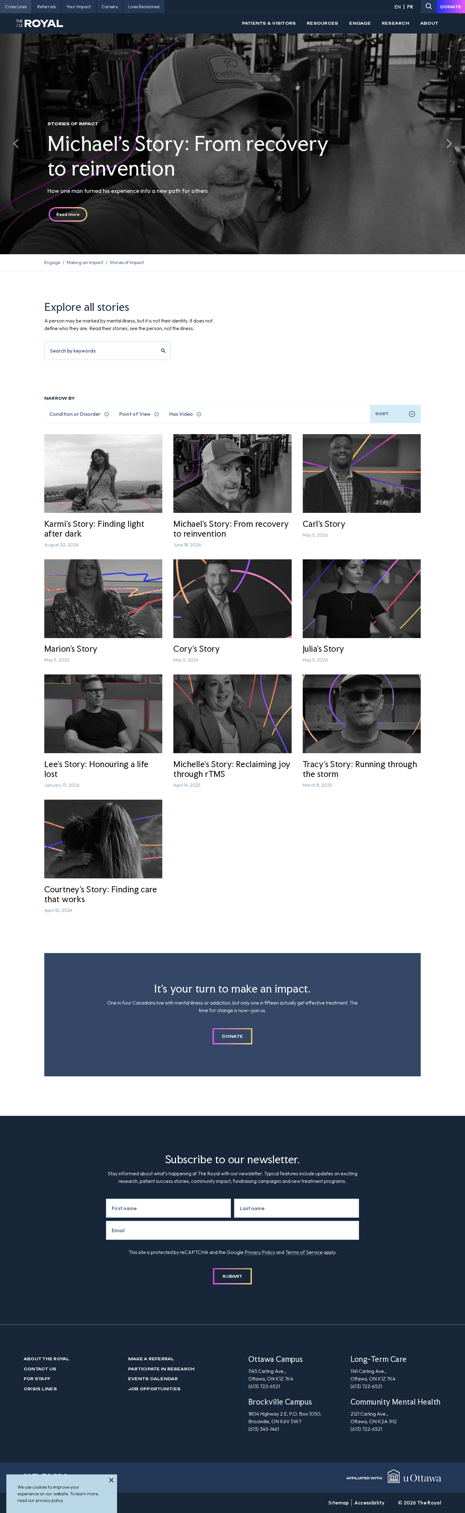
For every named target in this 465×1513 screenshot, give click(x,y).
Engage (359, 23)
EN (397, 6)
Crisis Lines (40, 1389)
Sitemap (338, 1502)
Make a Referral (151, 1358)
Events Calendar (153, 1378)
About (429, 23)
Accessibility (369, 1502)
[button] (16, 143)
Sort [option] (382, 413)
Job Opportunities (154, 1389)
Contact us (40, 1369)
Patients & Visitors (269, 23)
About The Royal (47, 1358)
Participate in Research (161, 1369)
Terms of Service (304, 1252)
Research (395, 23)
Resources (322, 23)
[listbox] (395, 414)
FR (410, 6)
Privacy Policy (260, 1252)
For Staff (37, 1378)
